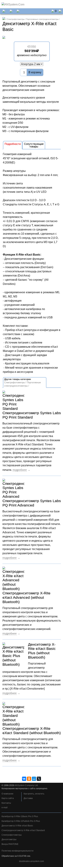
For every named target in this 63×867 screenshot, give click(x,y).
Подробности (13, 143)
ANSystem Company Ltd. (26, 785)
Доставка (28, 798)
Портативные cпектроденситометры (42, 19)
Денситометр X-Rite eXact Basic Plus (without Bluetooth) (42, 650)
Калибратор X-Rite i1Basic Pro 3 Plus (20, 816)
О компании (7, 794)
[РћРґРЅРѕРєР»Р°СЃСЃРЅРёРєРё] (29, 779)
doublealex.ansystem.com (31, 861)
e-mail (5, 807)
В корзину (35, 72)
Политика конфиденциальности (17, 851)
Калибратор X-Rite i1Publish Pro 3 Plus (21, 821)
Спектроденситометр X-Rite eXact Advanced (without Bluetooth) (26, 597)
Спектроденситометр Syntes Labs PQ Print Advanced (31, 503)
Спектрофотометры (15, 19)
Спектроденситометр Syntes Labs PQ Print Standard (31, 415)
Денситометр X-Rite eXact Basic (17, 825)
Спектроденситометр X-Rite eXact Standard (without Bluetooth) (31, 730)
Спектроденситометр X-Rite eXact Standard (23, 830)
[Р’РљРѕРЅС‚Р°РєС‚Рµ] (24, 779)
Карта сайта (8, 798)
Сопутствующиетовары (34, 145)
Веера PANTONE (10, 844)
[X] (39, 779)
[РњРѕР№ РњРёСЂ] (34, 779)
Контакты (6, 803)
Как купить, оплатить (34, 794)
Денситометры (9, 839)
